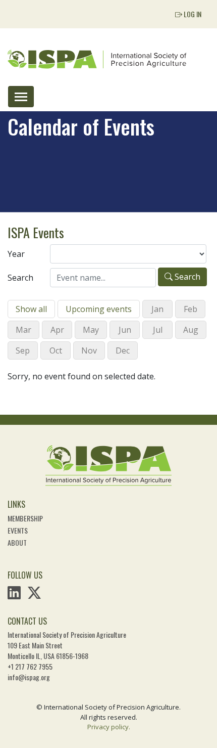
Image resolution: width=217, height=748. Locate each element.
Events (18, 530)
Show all (31, 309)
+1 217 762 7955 (30, 666)
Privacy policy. (108, 726)
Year (16, 253)
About (17, 542)
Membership (25, 518)
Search (20, 277)
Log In (191, 14)
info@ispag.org (29, 677)
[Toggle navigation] (21, 96)
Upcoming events (99, 309)
